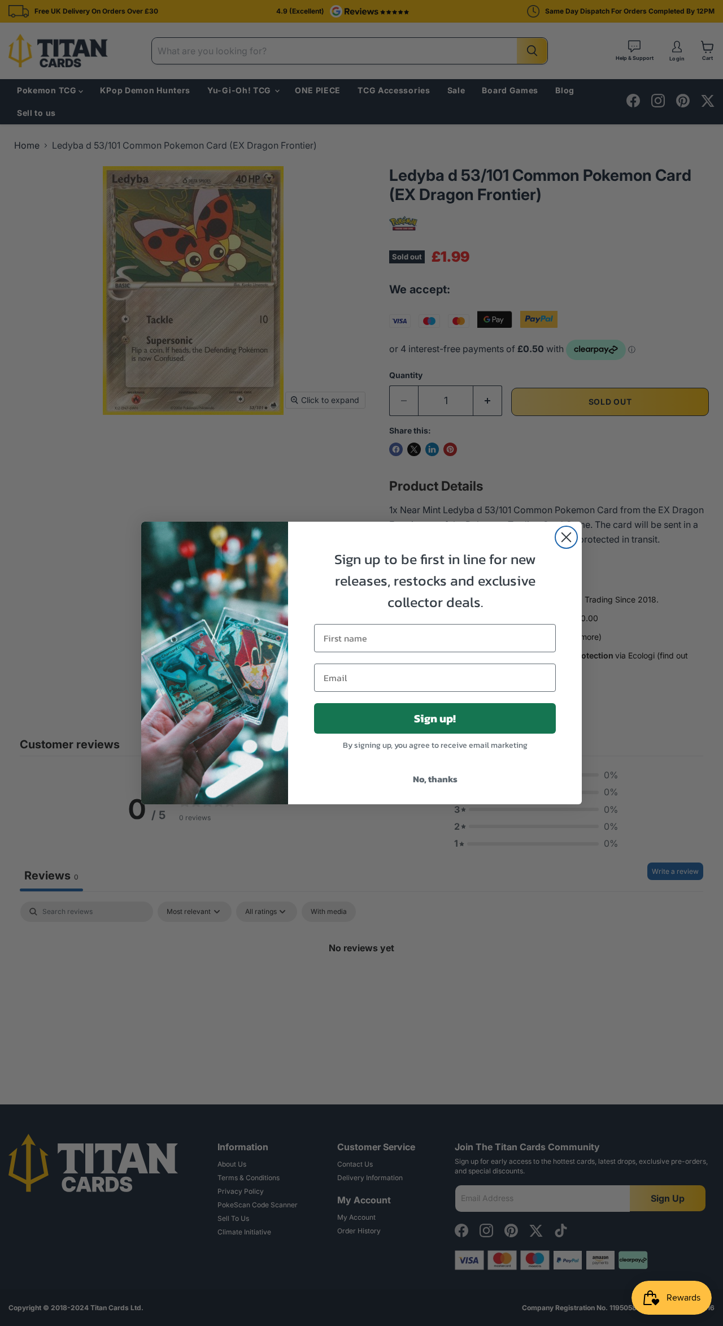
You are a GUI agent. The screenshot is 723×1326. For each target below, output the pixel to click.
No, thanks (435, 779)
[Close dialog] (566, 537)
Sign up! (435, 718)
